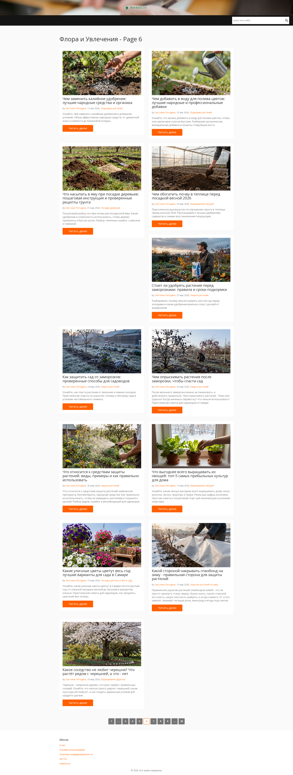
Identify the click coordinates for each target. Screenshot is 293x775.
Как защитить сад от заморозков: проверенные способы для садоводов (96, 378)
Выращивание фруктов (113, 679)
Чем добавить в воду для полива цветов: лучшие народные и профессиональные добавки (188, 102)
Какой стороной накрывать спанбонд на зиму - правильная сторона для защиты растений (187, 574)
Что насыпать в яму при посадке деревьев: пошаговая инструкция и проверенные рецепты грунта (101, 198)
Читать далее (78, 128)
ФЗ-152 (63, 758)
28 (181, 721)
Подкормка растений (112, 108)
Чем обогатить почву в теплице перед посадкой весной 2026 (186, 195)
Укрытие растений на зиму (204, 584)
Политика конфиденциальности (76, 754)
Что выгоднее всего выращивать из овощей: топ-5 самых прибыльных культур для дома (190, 475)
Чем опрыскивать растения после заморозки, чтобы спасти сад (181, 378)
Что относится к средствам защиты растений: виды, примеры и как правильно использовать (101, 475)
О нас (62, 745)
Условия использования (72, 749)
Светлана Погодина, (76, 108)
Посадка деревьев (110, 207)
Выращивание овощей (202, 203)
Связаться (65, 763)
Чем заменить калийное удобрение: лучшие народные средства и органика (97, 100)
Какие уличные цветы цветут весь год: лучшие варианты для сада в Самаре (97, 572)
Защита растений (199, 295)
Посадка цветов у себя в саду (116, 580)
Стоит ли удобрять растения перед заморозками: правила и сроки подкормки (189, 287)
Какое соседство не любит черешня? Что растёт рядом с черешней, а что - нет (99, 671)
